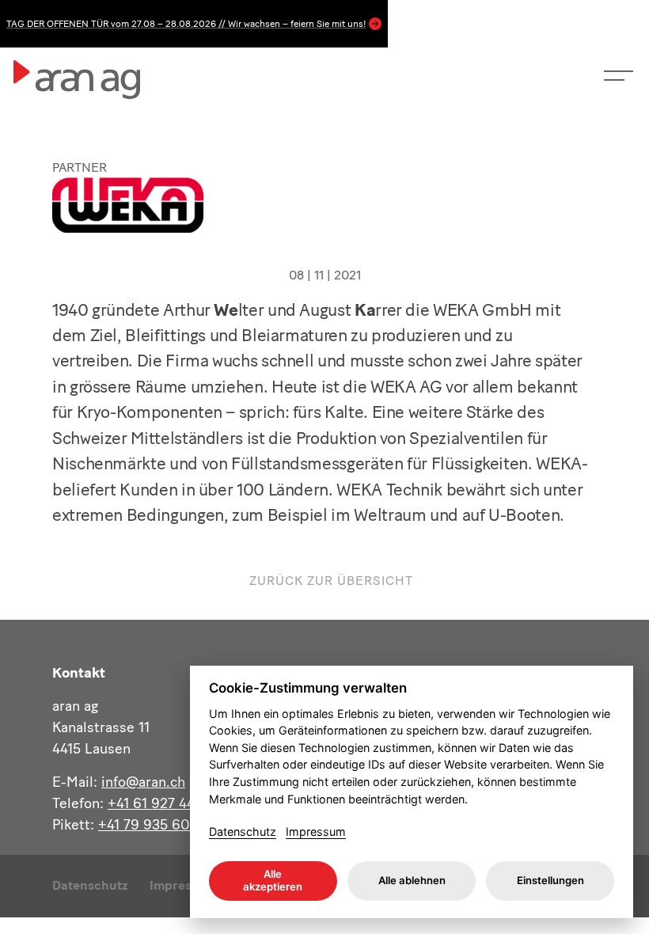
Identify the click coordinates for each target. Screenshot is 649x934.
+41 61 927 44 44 (161, 803)
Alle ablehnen (412, 880)
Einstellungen (550, 880)
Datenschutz (90, 885)
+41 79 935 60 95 (154, 824)
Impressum (316, 831)
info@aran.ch (143, 782)
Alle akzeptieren (272, 880)
